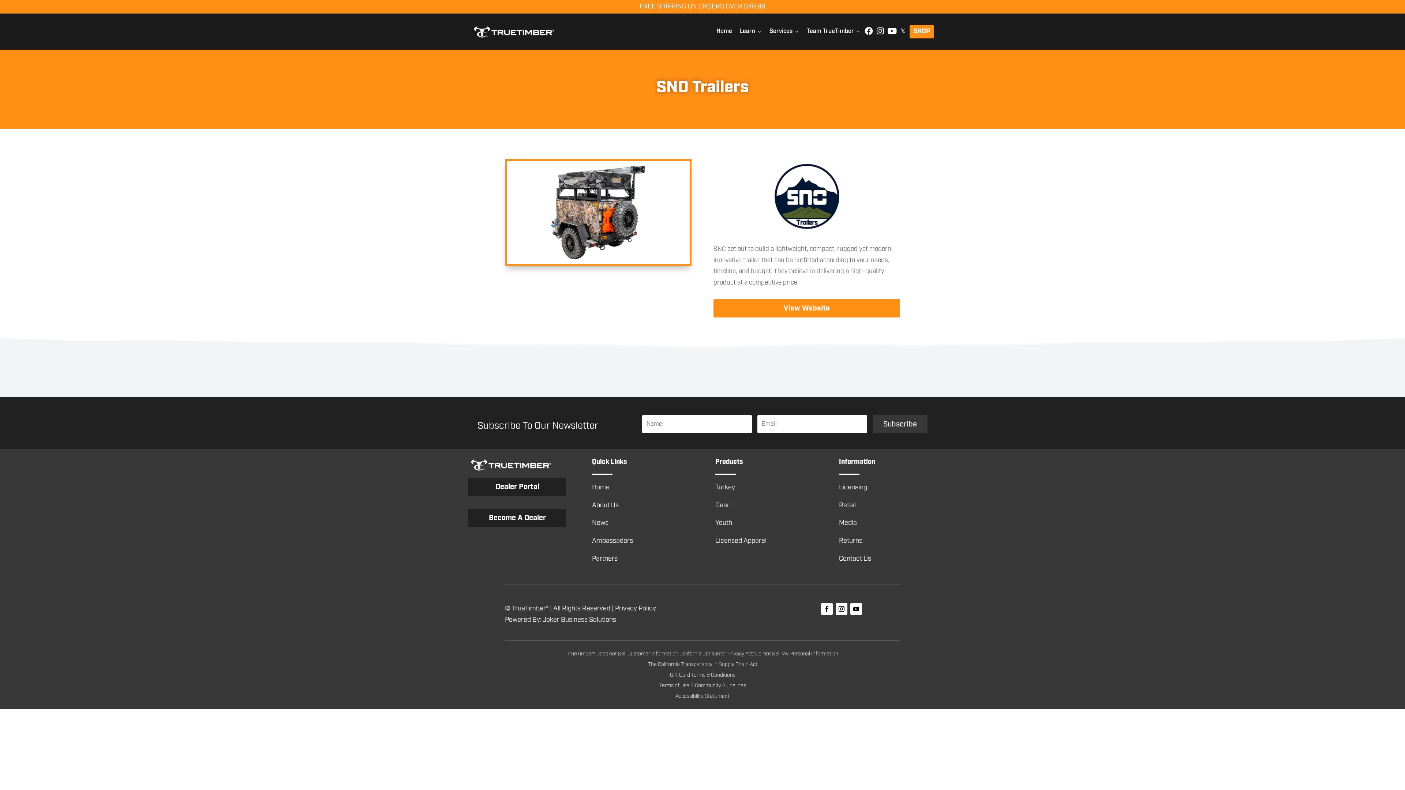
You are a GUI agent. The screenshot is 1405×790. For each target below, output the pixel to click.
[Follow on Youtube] (856, 609)
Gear (722, 505)
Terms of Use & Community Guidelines (702, 685)
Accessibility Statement (702, 696)
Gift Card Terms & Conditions (702, 675)
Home (724, 31)
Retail (847, 505)
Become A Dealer (517, 518)
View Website (807, 308)
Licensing (853, 487)
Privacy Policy (635, 608)
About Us (605, 505)
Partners (605, 558)
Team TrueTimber (834, 31)
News (600, 523)
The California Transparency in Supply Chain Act (702, 664)
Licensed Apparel (741, 541)
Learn (750, 31)
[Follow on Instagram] (841, 609)
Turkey (725, 487)
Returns (850, 541)
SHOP (921, 31)
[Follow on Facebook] (827, 609)
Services (784, 31)
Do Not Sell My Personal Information (796, 654)
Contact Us (855, 558)
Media (848, 523)
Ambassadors (612, 541)
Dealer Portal (517, 487)
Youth (723, 523)
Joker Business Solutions (579, 620)
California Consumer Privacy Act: (717, 654)
